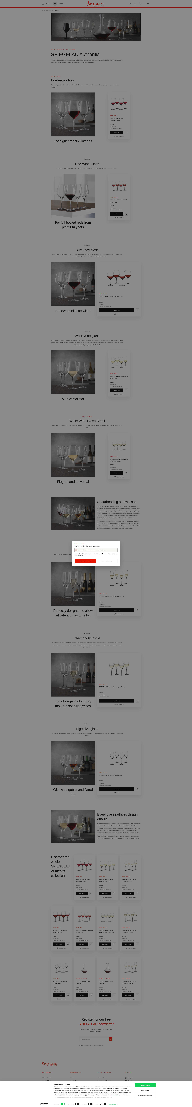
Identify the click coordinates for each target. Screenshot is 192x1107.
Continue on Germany (107, 561)
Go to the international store (85, 561)
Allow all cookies (145, 1085)
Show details (112, 1104)
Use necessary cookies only (145, 1095)
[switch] (77, 1104)
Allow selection (145, 1090)
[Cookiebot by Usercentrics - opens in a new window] (43, 1104)
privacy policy (114, 1095)
